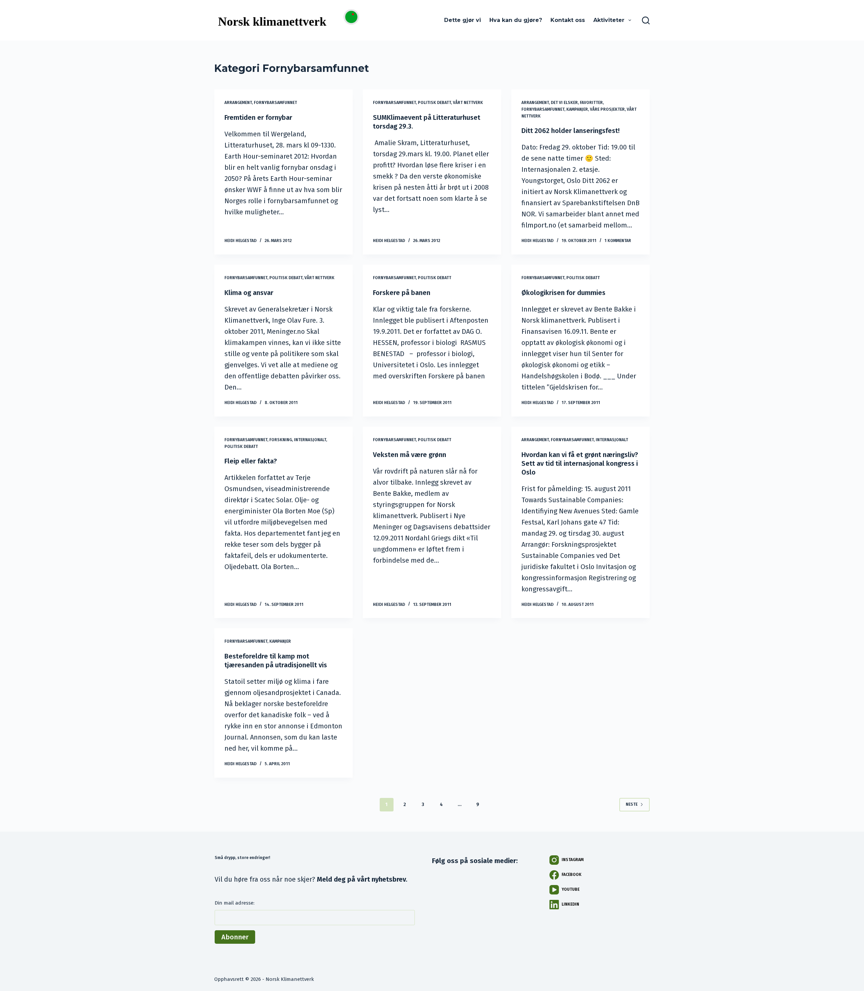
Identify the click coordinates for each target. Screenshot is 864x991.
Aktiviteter (608, 20)
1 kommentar (617, 240)
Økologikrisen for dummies (563, 293)
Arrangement (238, 102)
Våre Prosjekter (607, 109)
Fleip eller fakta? (250, 461)
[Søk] (646, 20)
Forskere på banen (401, 293)
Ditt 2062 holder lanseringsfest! (570, 131)
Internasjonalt (310, 439)
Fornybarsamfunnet (275, 102)
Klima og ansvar (248, 293)
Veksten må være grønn (409, 455)
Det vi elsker (564, 102)
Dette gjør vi (462, 20)
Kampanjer (577, 109)
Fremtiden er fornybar (258, 117)
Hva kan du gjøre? (515, 20)
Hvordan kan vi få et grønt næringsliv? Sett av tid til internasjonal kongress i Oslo (579, 463)
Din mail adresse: (234, 903)
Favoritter (591, 102)
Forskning (280, 439)
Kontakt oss (567, 20)
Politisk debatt (434, 102)
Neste (632, 804)
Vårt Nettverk (468, 102)
